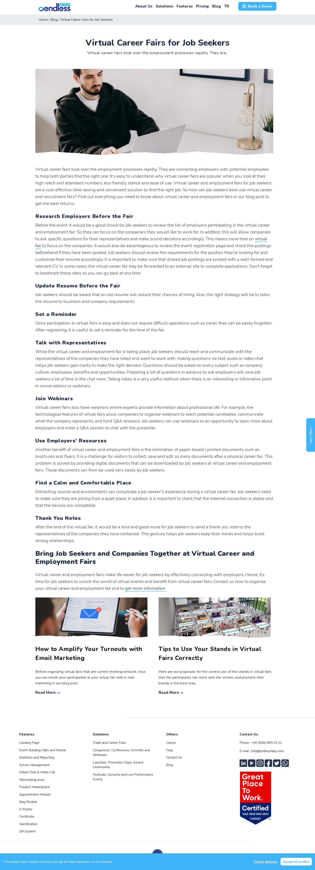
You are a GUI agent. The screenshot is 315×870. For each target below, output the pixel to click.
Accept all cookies (296, 861)
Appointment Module (35, 794)
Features (26, 734)
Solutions (101, 734)
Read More (45, 692)
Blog (169, 765)
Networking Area (31, 780)
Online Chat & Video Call (37, 772)
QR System (27, 831)
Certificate (26, 816)
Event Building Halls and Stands (42, 750)
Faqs (169, 750)
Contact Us (174, 757)
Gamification (28, 824)
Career (171, 743)
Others (172, 734)
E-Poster (25, 809)
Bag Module (28, 802)
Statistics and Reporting (36, 757)
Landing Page (29, 743)
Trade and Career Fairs (109, 743)
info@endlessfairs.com (267, 751)
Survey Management (34, 765)
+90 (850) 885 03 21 (266, 743)
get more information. (145, 588)
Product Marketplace (34, 787)
